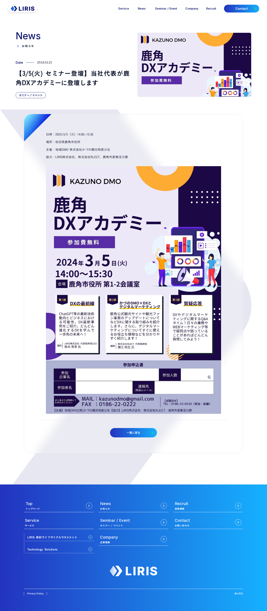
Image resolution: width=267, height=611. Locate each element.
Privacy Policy (35, 593)
